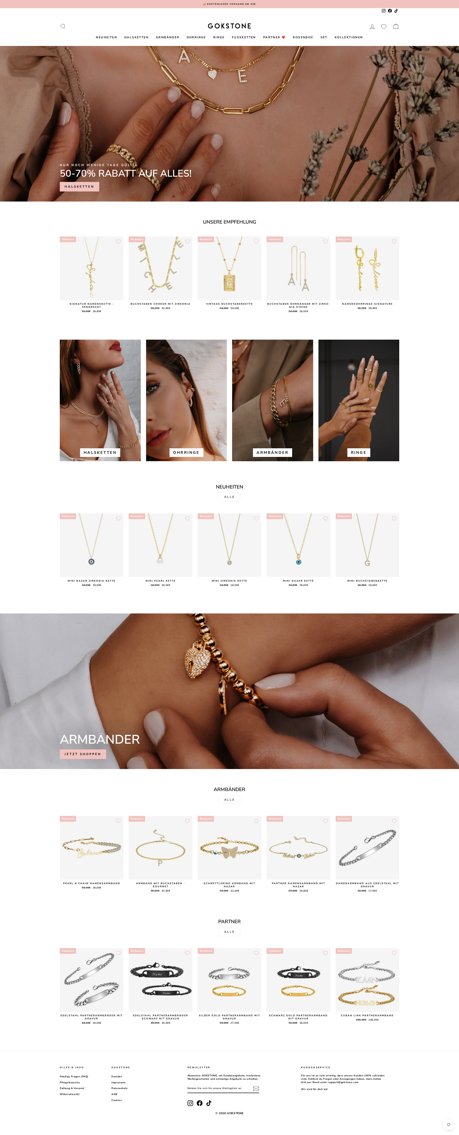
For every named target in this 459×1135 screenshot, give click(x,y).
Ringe (219, 37)
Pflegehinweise (70, 1082)
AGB (114, 1094)
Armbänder (168, 37)
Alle (229, 497)
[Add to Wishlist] (118, 241)
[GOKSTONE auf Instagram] (190, 1103)
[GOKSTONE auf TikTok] (209, 1103)
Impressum (118, 1082)
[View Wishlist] (383, 26)
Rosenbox (303, 37)
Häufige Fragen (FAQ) (74, 1076)
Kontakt (116, 1076)
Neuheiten (106, 37)
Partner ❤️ (274, 37)
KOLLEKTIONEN (349, 37)
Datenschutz (119, 1088)
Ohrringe (196, 37)
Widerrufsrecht (69, 1094)
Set (324, 37)
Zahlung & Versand (72, 1088)
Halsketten (136, 37)
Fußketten (244, 37)
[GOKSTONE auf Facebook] (199, 1103)
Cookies (116, 1100)
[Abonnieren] (256, 1088)
